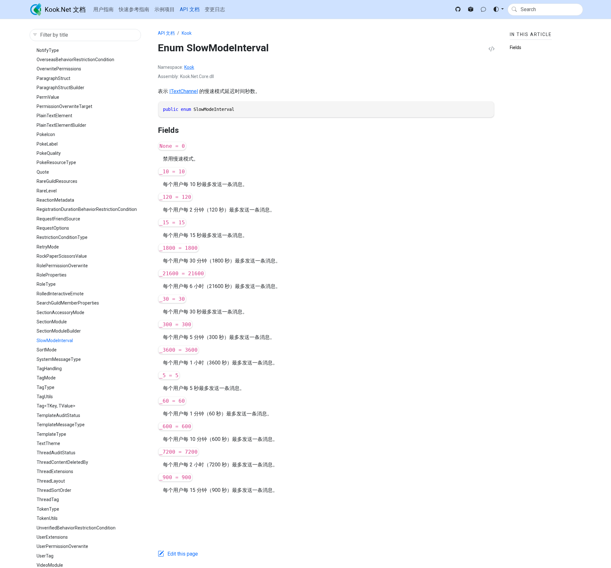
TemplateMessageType (61, 424)
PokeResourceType (56, 162)
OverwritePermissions (59, 68)
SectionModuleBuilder (59, 331)
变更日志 (215, 9)
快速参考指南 (134, 9)
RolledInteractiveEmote (60, 293)
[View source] (491, 49)
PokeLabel (47, 144)
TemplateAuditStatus (58, 415)
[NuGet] (470, 9)
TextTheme (48, 443)
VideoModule (50, 565)
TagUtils (45, 396)
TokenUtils (47, 518)
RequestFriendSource (58, 218)
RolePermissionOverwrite (62, 265)
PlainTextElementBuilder (61, 125)
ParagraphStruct (53, 78)
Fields (515, 47)
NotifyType (48, 50)
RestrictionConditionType (62, 237)
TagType (45, 387)
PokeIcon (46, 134)
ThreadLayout (51, 481)
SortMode (47, 349)
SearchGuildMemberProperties (68, 303)
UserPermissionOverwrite (62, 546)
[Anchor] (184, 130)
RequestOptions (53, 228)
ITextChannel (183, 91)
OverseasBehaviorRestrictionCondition (75, 59)
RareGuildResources (57, 181)
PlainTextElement (54, 115)
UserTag (45, 555)
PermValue (48, 97)
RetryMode (48, 246)
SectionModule (52, 321)
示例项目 (164, 9)
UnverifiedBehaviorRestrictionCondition (76, 527)
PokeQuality (49, 153)
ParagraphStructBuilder (60, 87)
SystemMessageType (59, 359)
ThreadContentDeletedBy (62, 462)
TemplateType (51, 434)
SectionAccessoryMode (60, 312)
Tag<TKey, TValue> (56, 405)
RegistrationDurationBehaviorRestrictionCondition (87, 209)
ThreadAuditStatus (56, 452)
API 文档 (190, 9)
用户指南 (103, 9)
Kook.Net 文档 (65, 9)
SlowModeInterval (55, 340)
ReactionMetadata (55, 200)
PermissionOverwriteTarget (64, 106)
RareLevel (47, 190)
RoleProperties (52, 274)
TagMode (46, 377)
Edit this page (182, 554)
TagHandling (49, 368)
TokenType (48, 509)
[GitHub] (458, 9)
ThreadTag (48, 499)
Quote (43, 172)
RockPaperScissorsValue (62, 256)
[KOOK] (483, 9)
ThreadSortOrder (54, 490)
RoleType (46, 284)
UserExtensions (52, 537)
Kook (187, 33)
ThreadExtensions (55, 471)
